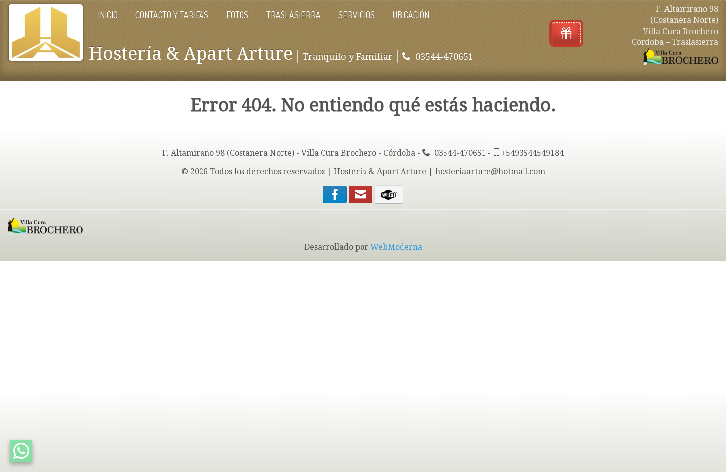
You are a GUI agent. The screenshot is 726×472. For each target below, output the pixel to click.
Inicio (108, 14)
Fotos (237, 14)
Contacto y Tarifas (171, 14)
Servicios (356, 14)
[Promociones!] (566, 33)
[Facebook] (335, 196)
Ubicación (411, 14)
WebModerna (396, 247)
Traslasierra (293, 14)
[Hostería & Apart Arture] (46, 32)
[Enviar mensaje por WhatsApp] (21, 451)
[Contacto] (361, 196)
